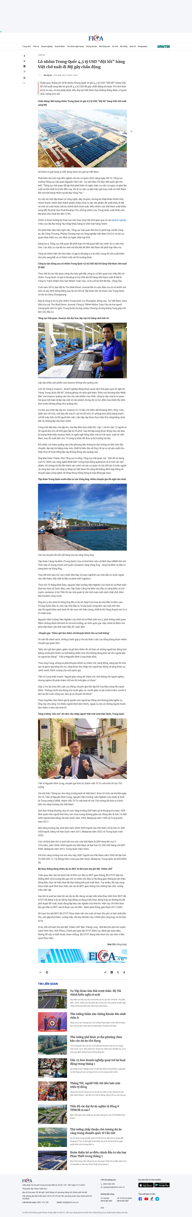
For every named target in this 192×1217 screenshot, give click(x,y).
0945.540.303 (109, 1184)
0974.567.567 (123, 1201)
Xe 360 (115, 46)
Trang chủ (26, 46)
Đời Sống (123, 46)
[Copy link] (24, 71)
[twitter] (24, 61)
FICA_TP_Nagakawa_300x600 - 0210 (150, 55)
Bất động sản (104, 46)
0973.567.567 (106, 1201)
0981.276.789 (42, 1202)
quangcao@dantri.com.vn (114, 1187)
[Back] (24, 83)
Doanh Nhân (60, 46)
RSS (102, 1208)
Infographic (142, 46)
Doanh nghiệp (47, 46)
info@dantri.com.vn (70, 1202)
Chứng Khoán (91, 46)
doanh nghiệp (119, 220)
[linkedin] (24, 66)
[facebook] (24, 56)
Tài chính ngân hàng (75, 46)
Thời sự (36, 46)
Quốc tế (132, 46)
